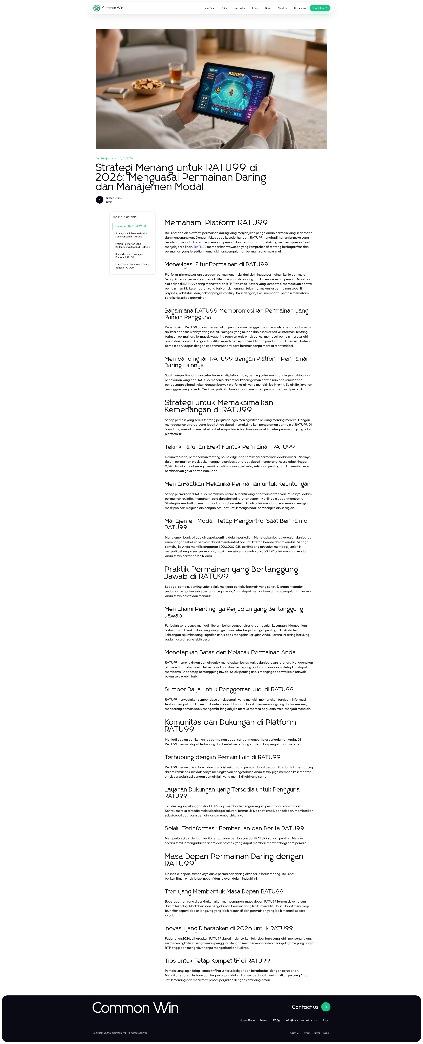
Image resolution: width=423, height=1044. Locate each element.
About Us (294, 1032)
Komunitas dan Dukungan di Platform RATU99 (130, 256)
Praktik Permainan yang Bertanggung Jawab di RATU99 (132, 245)
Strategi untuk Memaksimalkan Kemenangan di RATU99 (131, 235)
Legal (326, 1032)
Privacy (306, 1032)
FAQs (276, 1020)
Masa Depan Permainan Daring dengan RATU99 (132, 266)
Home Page (247, 1020)
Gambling (101, 158)
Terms (317, 1032)
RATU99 (200, 247)
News (264, 1020)
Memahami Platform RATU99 (130, 226)
